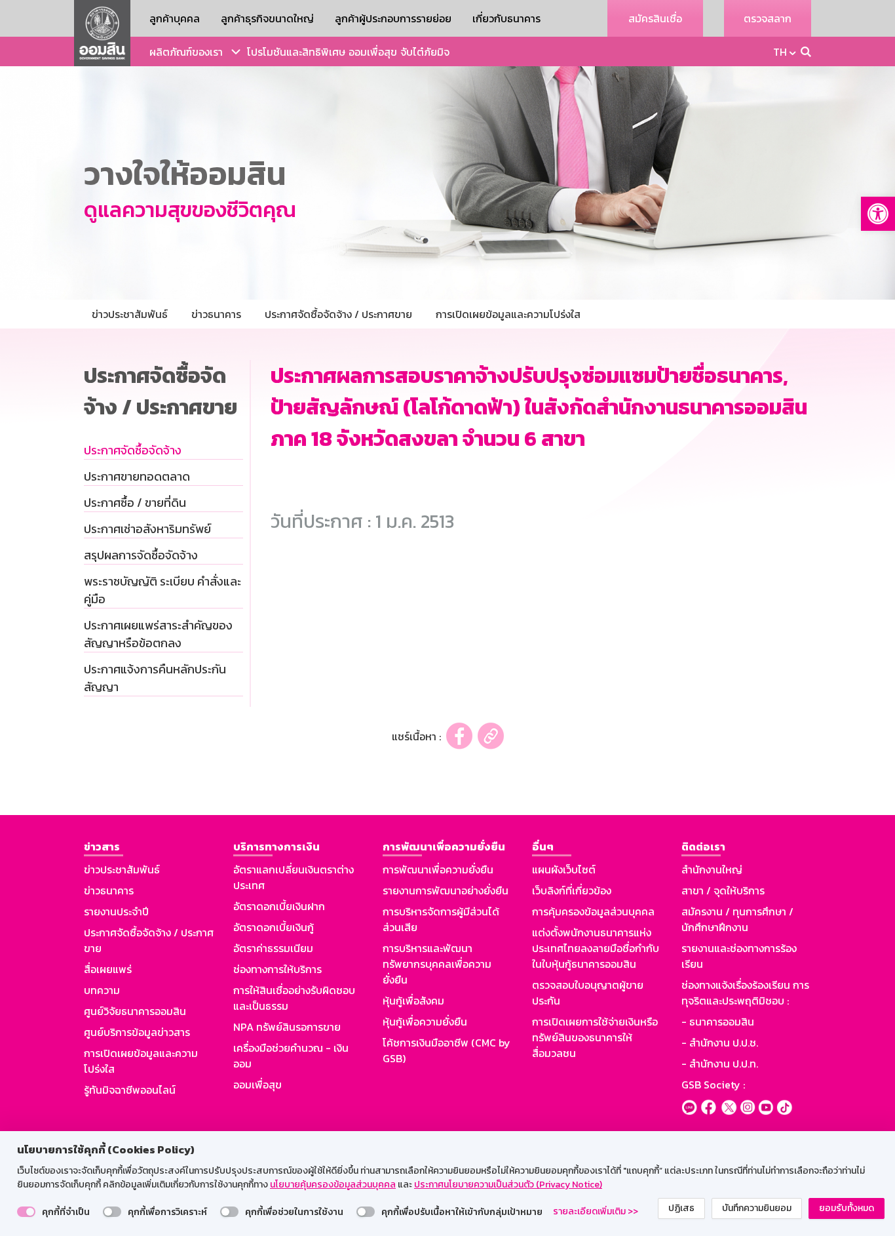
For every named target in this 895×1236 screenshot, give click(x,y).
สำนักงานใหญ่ (711, 869)
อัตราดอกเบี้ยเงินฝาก (279, 906)
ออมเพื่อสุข (373, 52)
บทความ (102, 990)
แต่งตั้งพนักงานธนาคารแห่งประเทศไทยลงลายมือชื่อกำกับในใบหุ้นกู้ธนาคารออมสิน (595, 948)
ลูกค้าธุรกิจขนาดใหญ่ (267, 18)
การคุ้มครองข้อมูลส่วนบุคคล (593, 911)
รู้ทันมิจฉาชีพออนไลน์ (130, 1090)
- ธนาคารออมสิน (717, 1021)
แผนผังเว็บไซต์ (564, 869)
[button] (878, 214)
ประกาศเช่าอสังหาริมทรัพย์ (147, 529)
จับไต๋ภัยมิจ (424, 52)
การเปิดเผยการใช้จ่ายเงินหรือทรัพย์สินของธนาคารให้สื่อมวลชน (595, 1037)
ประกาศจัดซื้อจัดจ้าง (132, 450)
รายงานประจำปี (116, 911)
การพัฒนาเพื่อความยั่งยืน (438, 869)
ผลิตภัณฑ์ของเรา (186, 52)
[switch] (26, 1211)
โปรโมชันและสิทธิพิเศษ (296, 52)
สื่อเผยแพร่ (108, 969)
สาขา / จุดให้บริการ (723, 890)
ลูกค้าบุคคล (174, 18)
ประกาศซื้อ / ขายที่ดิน (135, 502)
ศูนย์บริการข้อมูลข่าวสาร (137, 1032)
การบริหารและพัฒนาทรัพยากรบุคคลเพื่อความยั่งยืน (437, 963)
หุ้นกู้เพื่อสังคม (413, 1000)
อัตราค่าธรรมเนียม (273, 948)
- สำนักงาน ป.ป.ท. (719, 1063)
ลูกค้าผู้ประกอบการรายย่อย (393, 18)
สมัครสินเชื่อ (655, 18)
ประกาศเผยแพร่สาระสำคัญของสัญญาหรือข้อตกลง (158, 634)
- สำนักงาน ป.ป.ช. (719, 1042)
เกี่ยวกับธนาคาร (506, 18)
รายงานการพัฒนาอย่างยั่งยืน (445, 890)
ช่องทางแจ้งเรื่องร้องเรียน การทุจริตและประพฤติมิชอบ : (745, 992)
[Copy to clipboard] (491, 736)
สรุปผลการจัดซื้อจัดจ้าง (141, 555)
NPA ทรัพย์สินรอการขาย (287, 1027)
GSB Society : (713, 1084)
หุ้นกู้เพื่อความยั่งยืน (425, 1021)
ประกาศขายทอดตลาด (137, 476)
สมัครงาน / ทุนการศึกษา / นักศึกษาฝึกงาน (737, 919)
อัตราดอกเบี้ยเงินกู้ (273, 927)
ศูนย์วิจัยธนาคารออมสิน (135, 1011)
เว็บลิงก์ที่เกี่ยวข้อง (571, 890)
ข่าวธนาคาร (109, 890)
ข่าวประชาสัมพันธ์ (122, 869)
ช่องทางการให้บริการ (277, 969)
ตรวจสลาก (767, 18)
